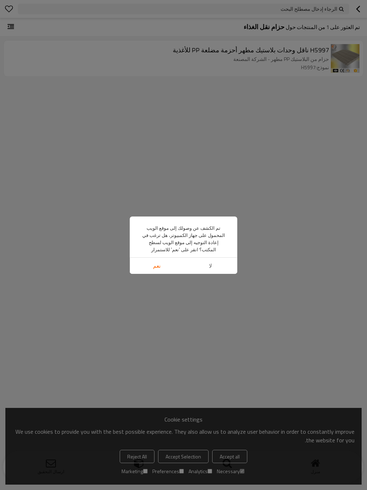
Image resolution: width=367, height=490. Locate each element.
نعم (157, 266)
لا (210, 266)
